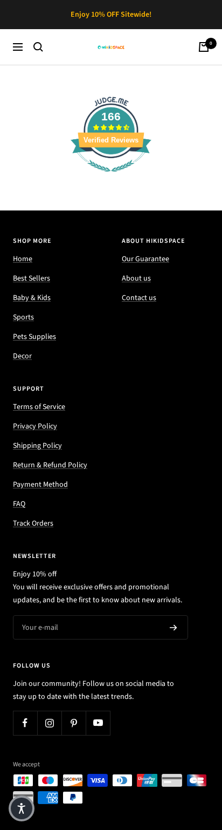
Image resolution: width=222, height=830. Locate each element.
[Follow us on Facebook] (25, 723)
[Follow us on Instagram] (49, 723)
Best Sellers (31, 278)
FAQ (19, 504)
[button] (21, 808)
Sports (23, 317)
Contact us (139, 297)
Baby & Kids (32, 297)
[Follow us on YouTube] (98, 723)
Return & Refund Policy (50, 465)
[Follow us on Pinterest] (73, 723)
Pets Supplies (34, 336)
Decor (22, 356)
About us (136, 278)
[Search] (38, 47)
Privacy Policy (35, 426)
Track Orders (33, 523)
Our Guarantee (145, 259)
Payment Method (40, 484)
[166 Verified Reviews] (111, 178)
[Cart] (203, 47)
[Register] (173, 627)
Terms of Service (39, 407)
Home (22, 259)
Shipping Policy (37, 445)
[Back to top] (192, 759)
